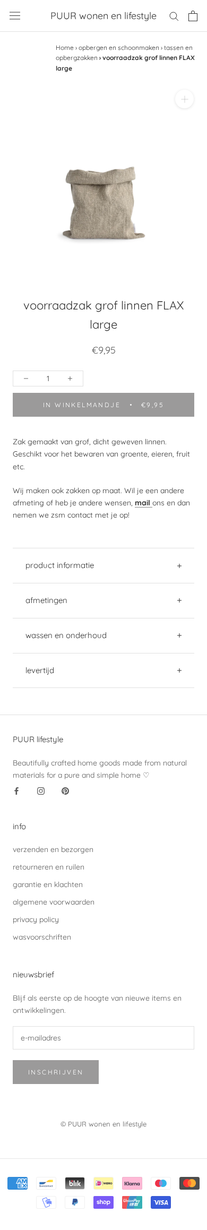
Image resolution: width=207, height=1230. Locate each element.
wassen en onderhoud (66, 635)
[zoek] (174, 15)
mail (142, 503)
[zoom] (184, 99)
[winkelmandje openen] (192, 16)
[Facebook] (16, 791)
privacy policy (36, 919)
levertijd (39, 670)
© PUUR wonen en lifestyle (103, 1124)
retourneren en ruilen (48, 867)
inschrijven (55, 1072)
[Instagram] (41, 791)
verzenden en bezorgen (53, 849)
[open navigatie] (15, 16)
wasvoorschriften (42, 937)
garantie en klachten (48, 884)
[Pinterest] (65, 791)
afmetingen (46, 600)
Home (65, 47)
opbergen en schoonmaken (119, 47)
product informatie (59, 565)
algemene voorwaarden (53, 902)
